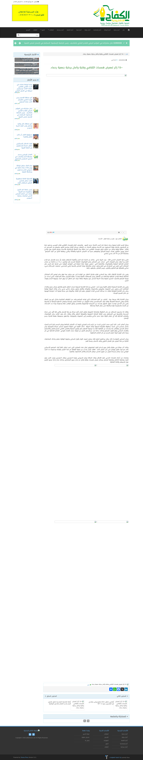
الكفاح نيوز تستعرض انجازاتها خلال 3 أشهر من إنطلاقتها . (27, 63)
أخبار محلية (117, 30)
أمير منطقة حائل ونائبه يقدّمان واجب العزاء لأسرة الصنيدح (24, 125)
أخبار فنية (78, 30)
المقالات (51, 30)
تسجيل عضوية (85, 737)
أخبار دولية (87, 30)
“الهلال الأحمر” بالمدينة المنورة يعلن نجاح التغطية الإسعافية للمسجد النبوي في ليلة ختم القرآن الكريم (27, 69)
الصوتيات (106, 740)
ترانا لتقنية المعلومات (115, 757)
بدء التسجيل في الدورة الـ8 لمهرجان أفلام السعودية (29, 58)
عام (124, 30)
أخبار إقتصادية (97, 30)
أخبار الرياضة (107, 30)
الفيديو (28, 30)
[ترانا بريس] (107, 757)
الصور (43, 30)
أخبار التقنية (70, 30)
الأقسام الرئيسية (122, 730)
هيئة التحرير (86, 734)
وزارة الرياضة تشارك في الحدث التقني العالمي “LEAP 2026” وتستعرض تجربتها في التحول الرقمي (23, 87)
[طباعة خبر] (119, 232)
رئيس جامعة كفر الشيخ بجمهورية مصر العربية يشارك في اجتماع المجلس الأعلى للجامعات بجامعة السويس (23, 193)
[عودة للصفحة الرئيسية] (111, 16)
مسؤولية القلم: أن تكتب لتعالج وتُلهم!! (24, 135)
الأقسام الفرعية (104, 730)
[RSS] (84, 721)
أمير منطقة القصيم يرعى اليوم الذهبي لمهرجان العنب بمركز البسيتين (24, 99)
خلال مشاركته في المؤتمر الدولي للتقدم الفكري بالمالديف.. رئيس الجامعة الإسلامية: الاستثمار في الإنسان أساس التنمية (68, 43)
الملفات (35, 30)
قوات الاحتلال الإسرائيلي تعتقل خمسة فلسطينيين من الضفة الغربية (24, 145)
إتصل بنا (87, 740)
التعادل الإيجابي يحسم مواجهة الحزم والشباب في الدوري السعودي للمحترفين (23, 156)
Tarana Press (24, 757)
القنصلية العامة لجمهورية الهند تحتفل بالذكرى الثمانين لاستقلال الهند (24, 180)
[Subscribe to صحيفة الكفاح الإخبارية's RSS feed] (88, 721)
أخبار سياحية (60, 30)
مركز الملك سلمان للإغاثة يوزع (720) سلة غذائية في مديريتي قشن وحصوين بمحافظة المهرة (23, 168)
